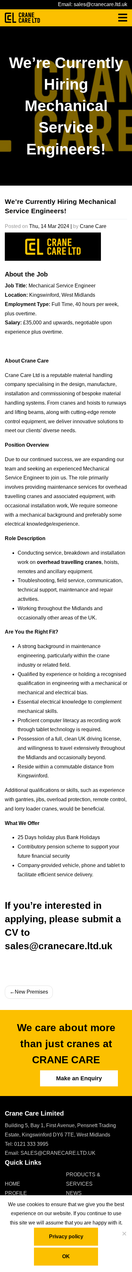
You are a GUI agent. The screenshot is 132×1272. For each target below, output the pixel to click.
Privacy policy (66, 1236)
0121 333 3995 (31, 1144)
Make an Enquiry (79, 1078)
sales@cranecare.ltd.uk (100, 4)
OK (66, 1256)
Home (12, 1184)
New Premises (31, 992)
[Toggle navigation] (122, 18)
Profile (16, 1193)
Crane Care (93, 226)
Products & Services (83, 1179)
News (74, 1193)
